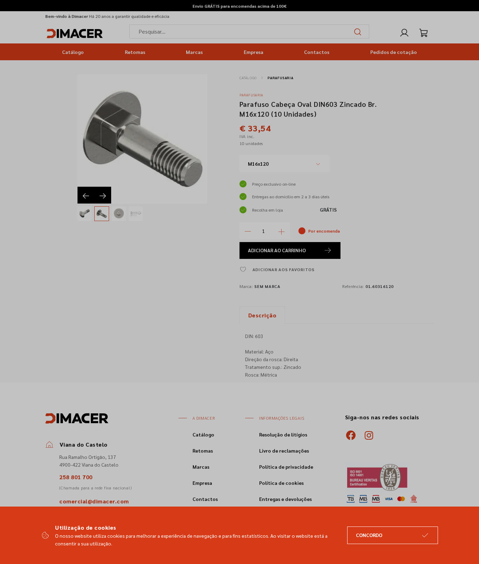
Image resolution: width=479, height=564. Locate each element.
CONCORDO (369, 535)
